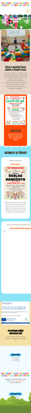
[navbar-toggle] (28, 11)
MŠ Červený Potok (15, 20)
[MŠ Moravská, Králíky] (15, 4)
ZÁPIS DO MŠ (15, 131)
